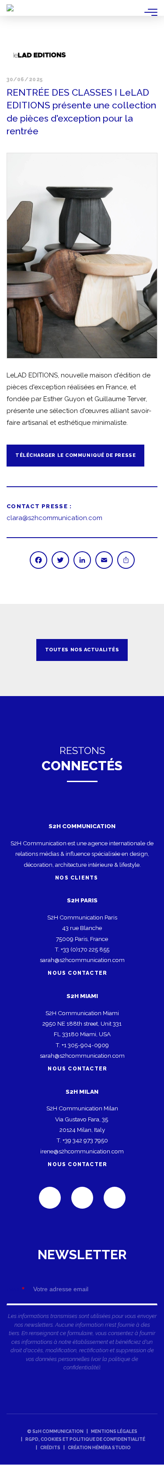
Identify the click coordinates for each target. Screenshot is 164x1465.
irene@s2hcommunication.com (82, 1151)
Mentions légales (114, 1431)
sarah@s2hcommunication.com (82, 959)
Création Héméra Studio (99, 1447)
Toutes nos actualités (82, 650)
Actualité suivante (146, 650)
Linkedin (50, 1198)
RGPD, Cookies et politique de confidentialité (85, 1439)
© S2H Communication (55, 1431)
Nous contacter (77, 973)
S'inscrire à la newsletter (82, 1313)
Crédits (50, 1447)
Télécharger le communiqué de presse (75, 455)
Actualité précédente (17, 650)
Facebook (82, 1198)
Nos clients (77, 878)
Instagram (115, 1198)
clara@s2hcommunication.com (54, 518)
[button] (82, 255)
